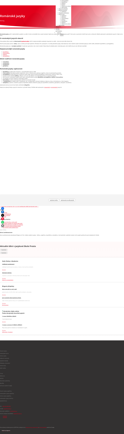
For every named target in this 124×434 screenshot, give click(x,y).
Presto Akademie (7, 214)
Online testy (62, 14)
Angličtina (63, 11)
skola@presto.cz (7, 408)
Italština (63, 3)
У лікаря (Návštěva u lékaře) (9, 316)
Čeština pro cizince (66, 6)
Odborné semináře (63, 8)
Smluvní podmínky (42, 427)
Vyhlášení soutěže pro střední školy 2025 (12, 223)
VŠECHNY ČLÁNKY (7, 332)
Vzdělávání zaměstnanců (8, 264)
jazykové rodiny (25, 41)
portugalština (6, 56)
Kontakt (58, 29)
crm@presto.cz (13, 411)
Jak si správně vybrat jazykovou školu (12, 226)
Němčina (63, 17)
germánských (54, 87)
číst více (4, 269)
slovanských (47, 87)
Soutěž (4, 216)
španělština (5, 52)
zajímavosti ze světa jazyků (67, 200)
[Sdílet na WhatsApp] (2, 222)
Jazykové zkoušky (63, 10)
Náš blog (5, 212)
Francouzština (64, 18)
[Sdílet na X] (2, 215)
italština (5, 54)
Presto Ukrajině (6, 215)
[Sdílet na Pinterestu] (2, 218)
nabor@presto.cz (18, 413)
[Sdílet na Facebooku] (2, 208)
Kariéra (57, 28)
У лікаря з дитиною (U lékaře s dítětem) (12, 325)
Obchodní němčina (6, 273)
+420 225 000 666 (6, 406)
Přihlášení (59, 31)
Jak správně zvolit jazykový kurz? (10, 227)
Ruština (63, 4)
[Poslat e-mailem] (2, 225)
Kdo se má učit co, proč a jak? (10, 222)
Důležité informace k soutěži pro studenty (13, 224)
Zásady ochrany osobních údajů (32, 427)
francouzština (6, 53)
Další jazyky (64, 7)
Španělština (64, 2)
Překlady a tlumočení (64, 13)
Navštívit (4, 250)
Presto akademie (7, 280)
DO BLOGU (5, 305)
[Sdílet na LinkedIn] (2, 211)
